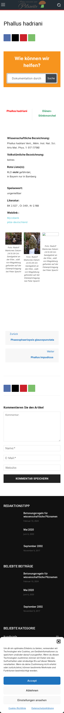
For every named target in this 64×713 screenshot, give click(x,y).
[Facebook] (7, 37)
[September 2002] (12, 550)
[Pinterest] (23, 37)
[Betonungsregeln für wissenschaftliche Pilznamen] (12, 517)
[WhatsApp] (31, 37)
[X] (15, 37)
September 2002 (33, 546)
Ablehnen (32, 690)
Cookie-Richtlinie (17, 708)
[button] (58, 641)
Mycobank (13, 217)
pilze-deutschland (17, 222)
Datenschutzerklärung (42, 708)
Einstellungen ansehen (32, 700)
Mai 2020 (28, 529)
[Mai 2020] (12, 534)
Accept (32, 680)
